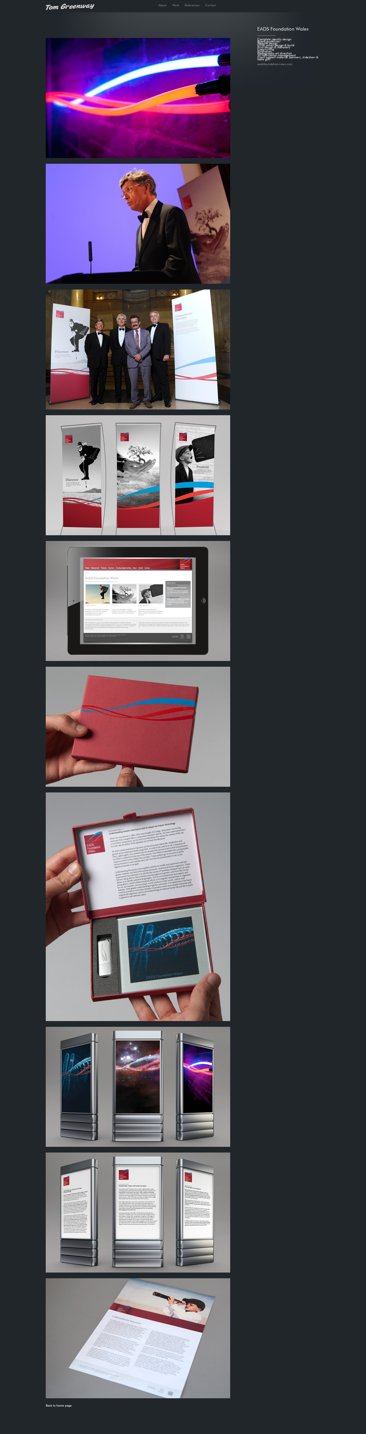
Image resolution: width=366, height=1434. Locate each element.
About (162, 4)
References (192, 4)
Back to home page (59, 1405)
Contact (210, 4)
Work (175, 4)
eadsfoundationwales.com (275, 63)
